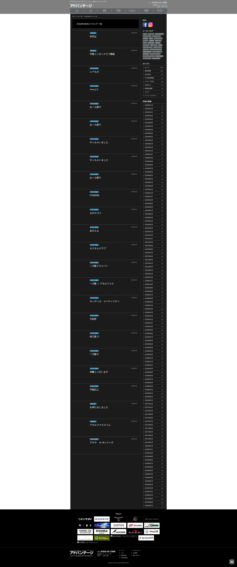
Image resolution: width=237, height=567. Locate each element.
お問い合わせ (136, 555)
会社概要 (135, 553)
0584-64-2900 (106, 551)
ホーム (122, 550)
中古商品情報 (124, 557)
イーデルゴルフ (147, 58)
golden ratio (151, 42)
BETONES (145, 54)
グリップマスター (157, 51)
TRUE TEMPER (147, 51)
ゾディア (145, 40)
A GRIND (145, 38)
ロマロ (145, 42)
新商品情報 (123, 555)
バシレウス (146, 45)
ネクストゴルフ (158, 38)
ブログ (122, 553)
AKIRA (151, 38)
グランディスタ (147, 36)
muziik (160, 45)
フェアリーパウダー (155, 54)
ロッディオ (151, 34)
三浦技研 (151, 40)
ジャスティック (156, 36)
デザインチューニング (155, 49)
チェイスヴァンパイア (148, 56)
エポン (145, 34)
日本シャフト (153, 45)
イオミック (146, 49)
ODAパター (158, 40)
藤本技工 (158, 42)
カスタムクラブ (137, 550)
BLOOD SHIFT (156, 58)
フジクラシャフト (147, 47)
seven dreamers (159, 34)
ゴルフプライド (157, 47)
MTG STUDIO (159, 56)
